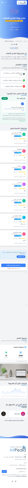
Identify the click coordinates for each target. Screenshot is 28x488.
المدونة (24, 459)
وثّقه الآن (4, 98)
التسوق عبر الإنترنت (14, 27)
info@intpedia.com (20, 457)
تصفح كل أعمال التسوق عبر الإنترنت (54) (14, 420)
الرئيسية (25, 41)
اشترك (4, 471)
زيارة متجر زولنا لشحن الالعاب (13, 265)
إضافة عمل (11, 457)
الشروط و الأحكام (22, 465)
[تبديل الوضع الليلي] (5, 2)
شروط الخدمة (18, 476)
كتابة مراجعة (13, 44)
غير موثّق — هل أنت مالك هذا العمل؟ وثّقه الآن (14, 21)
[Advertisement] (14, 287)
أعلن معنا (6, 457)
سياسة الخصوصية (14, 465)
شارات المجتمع (18, 459)
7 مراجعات (12, 29)
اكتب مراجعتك (21, 256)
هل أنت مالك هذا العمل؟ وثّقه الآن (13, 268)
